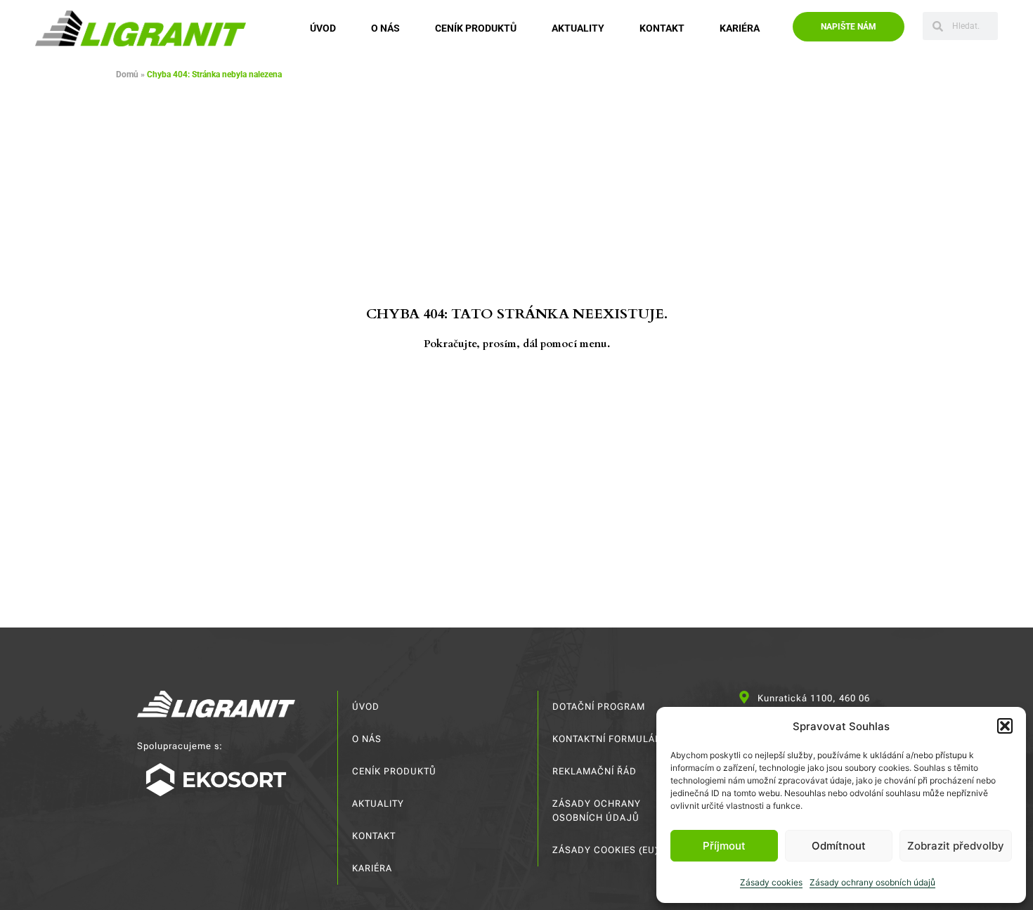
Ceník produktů (475, 28)
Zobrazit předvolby (955, 845)
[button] (1005, 726)
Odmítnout (839, 845)
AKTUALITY (578, 28)
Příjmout (724, 845)
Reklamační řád (594, 771)
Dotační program (598, 706)
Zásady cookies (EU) (605, 850)
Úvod (323, 28)
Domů (127, 74)
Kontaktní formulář (606, 739)
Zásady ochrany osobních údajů (872, 882)
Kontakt (661, 28)
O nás (385, 28)
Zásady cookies (771, 882)
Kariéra (740, 28)
